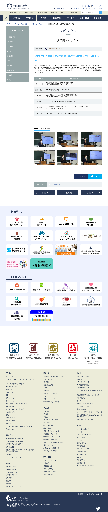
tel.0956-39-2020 (46, 504)
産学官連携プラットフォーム (86, 465)
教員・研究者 (10, 406)
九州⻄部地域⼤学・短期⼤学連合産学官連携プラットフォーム (89, 416)
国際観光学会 (81, 460)
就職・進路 (10, 70)
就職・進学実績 (48, 469)
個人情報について (83, 494)
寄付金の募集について (13, 420)
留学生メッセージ (49, 399)
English (94, 6)
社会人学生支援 (48, 445)
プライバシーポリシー (78, 8)
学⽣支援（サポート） (50, 434)
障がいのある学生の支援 (51, 439)
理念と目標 (9, 376)
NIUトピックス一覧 (20, 24)
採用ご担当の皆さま (57, 12)
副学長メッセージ (11, 398)
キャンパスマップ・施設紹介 (15, 409)
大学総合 (10, 41)
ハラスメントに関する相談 (51, 448)
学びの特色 (9, 389)
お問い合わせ (66, 8)
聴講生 (79, 401)
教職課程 (8, 454)
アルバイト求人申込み (50, 451)
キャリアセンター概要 (50, 460)
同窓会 (9, 80)
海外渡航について (49, 390)
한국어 (100, 6)
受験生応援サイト (16, 12)
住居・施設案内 (48, 425)
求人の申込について (49, 471)
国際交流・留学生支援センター (53, 376)
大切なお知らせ (12, 37)
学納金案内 (47, 428)
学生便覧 (46, 411)
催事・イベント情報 (83, 376)
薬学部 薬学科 (10, 447)
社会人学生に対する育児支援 (86, 419)
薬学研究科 (9, 478)
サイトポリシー (81, 432)
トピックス (80, 440)
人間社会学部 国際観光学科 (14, 438)
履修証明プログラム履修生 (85, 403)
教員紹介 (8, 481)
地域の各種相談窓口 (83, 409)
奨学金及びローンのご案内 (51, 431)
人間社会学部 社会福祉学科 (14, 441)
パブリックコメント (83, 406)
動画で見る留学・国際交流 (51, 402)
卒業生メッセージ (49, 396)
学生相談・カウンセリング (51, 437)
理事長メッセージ (11, 392)
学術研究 (10, 56)
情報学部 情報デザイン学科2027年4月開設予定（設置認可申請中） (20, 450)
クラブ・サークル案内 (50, 420)
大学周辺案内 (47, 422)
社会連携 (10, 75)
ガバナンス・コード (12, 387)
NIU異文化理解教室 (83, 385)
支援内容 (46, 463)
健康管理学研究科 (11, 475)
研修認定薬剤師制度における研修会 (88, 395)
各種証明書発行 (11, 418)
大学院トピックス (36, 24)
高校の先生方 (43, 12)
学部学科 (10, 46)
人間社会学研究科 (52, 48)
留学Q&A (46, 388)
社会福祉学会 (81, 463)
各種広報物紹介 (11, 412)
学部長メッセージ (11, 401)
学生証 (45, 417)
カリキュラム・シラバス (13, 457)
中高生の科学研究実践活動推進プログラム (89, 391)
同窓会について (11, 429)
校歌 (7, 415)
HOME (8, 24)
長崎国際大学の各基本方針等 (15, 384)
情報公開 (99, 8)
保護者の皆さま (30, 12)
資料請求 (57, 8)
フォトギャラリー (82, 454)
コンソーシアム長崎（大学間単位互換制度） (20, 426)
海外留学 (46, 382)
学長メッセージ (11, 395)
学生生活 (10, 65)
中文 (89, 6)
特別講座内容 (47, 466)
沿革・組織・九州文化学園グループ (17, 403)
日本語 (84, 6)
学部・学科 (9, 435)
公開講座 (79, 379)
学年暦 (45, 414)
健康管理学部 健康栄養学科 (14, 444)
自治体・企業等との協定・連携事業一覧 (89, 412)
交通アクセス (91, 8)
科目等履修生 (81, 398)
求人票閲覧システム (49, 474)
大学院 (60, 48)
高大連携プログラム (83, 388)
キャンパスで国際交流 (50, 393)
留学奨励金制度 (48, 385)
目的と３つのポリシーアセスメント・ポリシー (20, 380)
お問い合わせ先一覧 (83, 429)
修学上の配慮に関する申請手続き (54, 442)
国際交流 (10, 60)
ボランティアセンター (84, 382)
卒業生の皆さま (72, 12)
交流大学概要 (47, 379)
